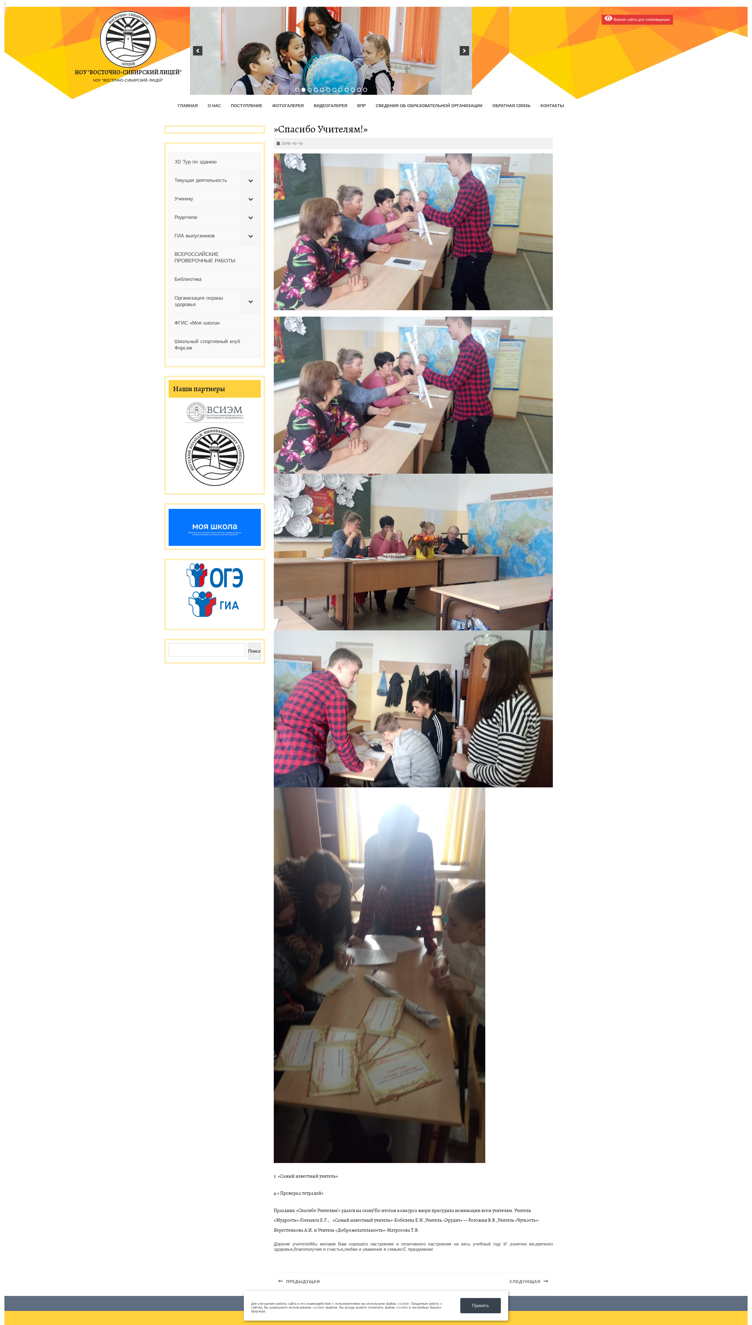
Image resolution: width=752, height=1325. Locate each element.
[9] (347, 90)
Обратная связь (511, 105)
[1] (297, 90)
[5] (322, 90)
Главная (188, 105)
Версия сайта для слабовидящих (641, 20)
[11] (359, 90)
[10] (353, 90)
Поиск (254, 651)
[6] (328, 90)
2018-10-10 (292, 143)
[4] (316, 90)
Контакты (552, 105)
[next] (464, 50)
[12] (365, 90)
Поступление (246, 105)
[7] (334, 90)
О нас (214, 105)
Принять (480, 1305)
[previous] (197, 50)
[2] (303, 90)
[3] (310, 90)
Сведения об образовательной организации (429, 105)
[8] (340, 90)
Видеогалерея (330, 105)
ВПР (361, 105)
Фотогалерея (288, 105)
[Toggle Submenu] (250, 180)
